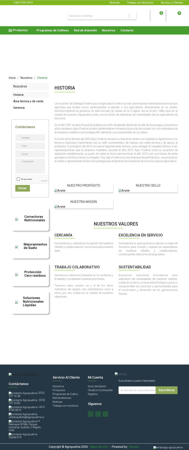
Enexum (134, 447)
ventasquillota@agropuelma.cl (26, 417)
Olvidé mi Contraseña (100, 390)
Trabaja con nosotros (65, 405)
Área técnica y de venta (28, 101)
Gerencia (19, 107)
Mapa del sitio (99, 447)
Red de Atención (62, 397)
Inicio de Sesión (97, 386)
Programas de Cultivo (65, 394)
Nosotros (58, 386)
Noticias (115, 2)
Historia (18, 95)
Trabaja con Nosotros (140, 2)
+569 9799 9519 (23, 2)
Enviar (22, 188)
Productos (59, 390)
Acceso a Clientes (172, 2)
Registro (93, 394)
